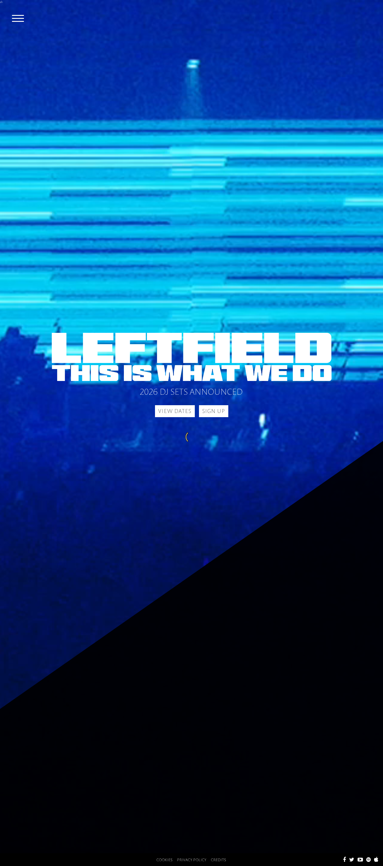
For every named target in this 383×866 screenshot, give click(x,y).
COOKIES (164, 859)
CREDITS (218, 859)
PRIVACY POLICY (191, 859)
